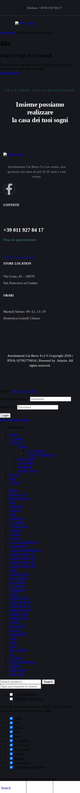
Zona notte (25, 463)
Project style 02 (19, 602)
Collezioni (16, 443)
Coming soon (18, 526)
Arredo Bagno (28, 471)
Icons (12, 570)
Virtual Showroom (22, 662)
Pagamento (16, 590)
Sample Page (18, 614)
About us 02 (17, 494)
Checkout (15, 518)
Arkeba (62, 360)
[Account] (30, 787)
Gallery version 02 (22, 558)
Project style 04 (19, 610)
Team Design (18, 650)
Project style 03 (19, 606)
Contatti (14, 483)
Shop (12, 638)
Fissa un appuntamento (25, 550)
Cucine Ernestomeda (41, 455)
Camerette (25, 467)
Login (5, 415)
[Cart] (56, 787)
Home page (8, 33)
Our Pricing (17, 586)
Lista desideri (18, 578)
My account (17, 582)
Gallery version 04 (22, 566)
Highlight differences (28, 699)
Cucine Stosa (36, 451)
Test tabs (15, 658)
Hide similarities (25, 695)
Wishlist (14, 666)
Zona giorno (26, 459)
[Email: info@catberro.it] (5, 252)
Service (14, 622)
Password (8, 407)
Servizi (14, 475)
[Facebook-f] (9, 189)
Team (13, 646)
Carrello (14, 510)
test (11, 654)
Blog (12, 479)
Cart (12, 514)
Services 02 (17, 626)
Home (13, 435)
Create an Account (24, 391)
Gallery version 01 (22, 554)
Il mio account (19, 574)
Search (48, 681)
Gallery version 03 (22, 562)
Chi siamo (16, 439)
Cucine (23, 447)
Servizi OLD (18, 634)
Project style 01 (19, 598)
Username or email (14, 399)
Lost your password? (14, 420)
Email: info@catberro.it (19, 257)
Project (14, 594)
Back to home (10, 73)
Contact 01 (16, 530)
